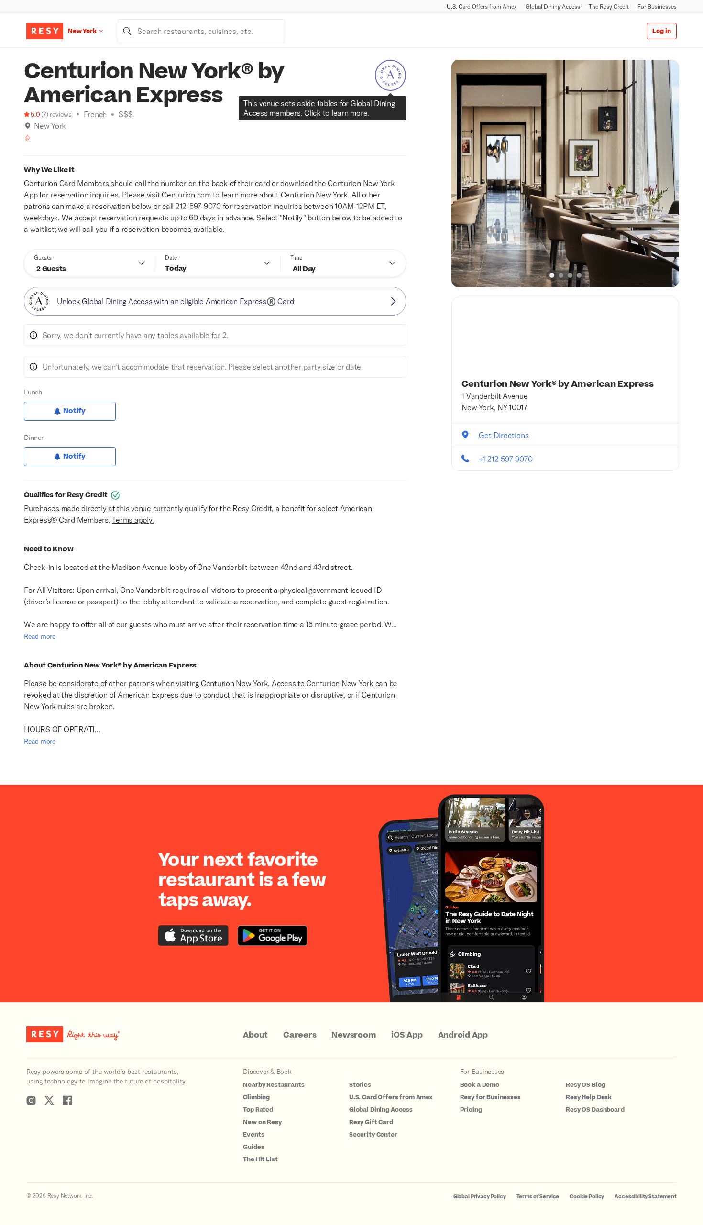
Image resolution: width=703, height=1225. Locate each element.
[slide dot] (551, 275)
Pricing (471, 1109)
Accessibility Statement (646, 1196)
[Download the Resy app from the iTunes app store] (193, 935)
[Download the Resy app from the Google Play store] (272, 935)
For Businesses (657, 6)
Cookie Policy (587, 1196)
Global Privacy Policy (479, 1196)
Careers (299, 1035)
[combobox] (201, 31)
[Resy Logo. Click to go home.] (44, 31)
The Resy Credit (609, 6)
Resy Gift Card (371, 1122)
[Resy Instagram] (31, 1100)
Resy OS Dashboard (595, 1109)
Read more (39, 636)
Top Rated (258, 1109)
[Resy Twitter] (49, 1100)
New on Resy (262, 1122)
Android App (463, 1035)
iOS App (406, 1035)
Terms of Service (538, 1196)
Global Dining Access (553, 6)
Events (253, 1134)
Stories (360, 1085)
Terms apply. (133, 519)
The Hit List (260, 1159)
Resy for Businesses (490, 1097)
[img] (28, 126)
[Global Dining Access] (390, 75)
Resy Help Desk (589, 1097)
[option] (565, 173)
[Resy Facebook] (67, 1100)
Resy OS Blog (585, 1085)
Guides (253, 1147)
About (255, 1035)
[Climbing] (28, 138)
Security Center (373, 1134)
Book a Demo (479, 1085)
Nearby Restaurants (273, 1085)
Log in (661, 31)
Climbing (256, 1097)
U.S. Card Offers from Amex (482, 6)
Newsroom (353, 1035)
